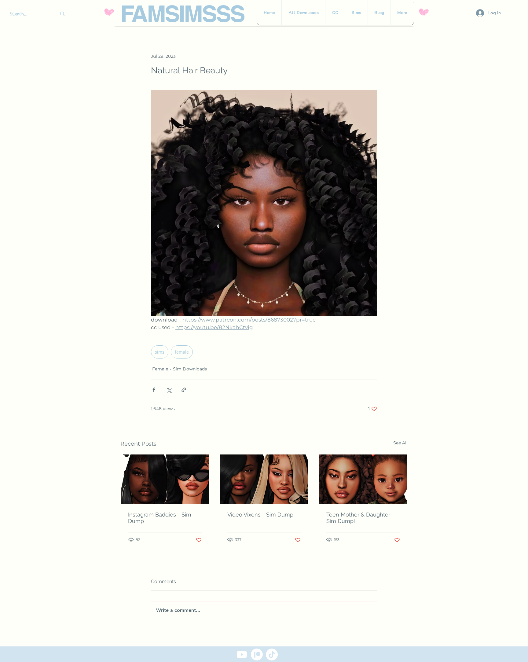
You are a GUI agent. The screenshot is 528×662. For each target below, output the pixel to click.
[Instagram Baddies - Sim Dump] (165, 479)
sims (159, 352)
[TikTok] (272, 654)
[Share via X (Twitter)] (169, 390)
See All (400, 443)
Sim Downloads (190, 369)
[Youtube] (242, 654)
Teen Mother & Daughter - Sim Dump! (360, 517)
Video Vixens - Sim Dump (260, 514)
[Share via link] (184, 390)
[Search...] (62, 13)
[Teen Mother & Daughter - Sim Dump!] (363, 479)
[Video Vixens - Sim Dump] (264, 479)
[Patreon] (257, 654)
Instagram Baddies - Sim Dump (159, 517)
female (182, 352)
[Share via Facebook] (154, 390)
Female (160, 369)
